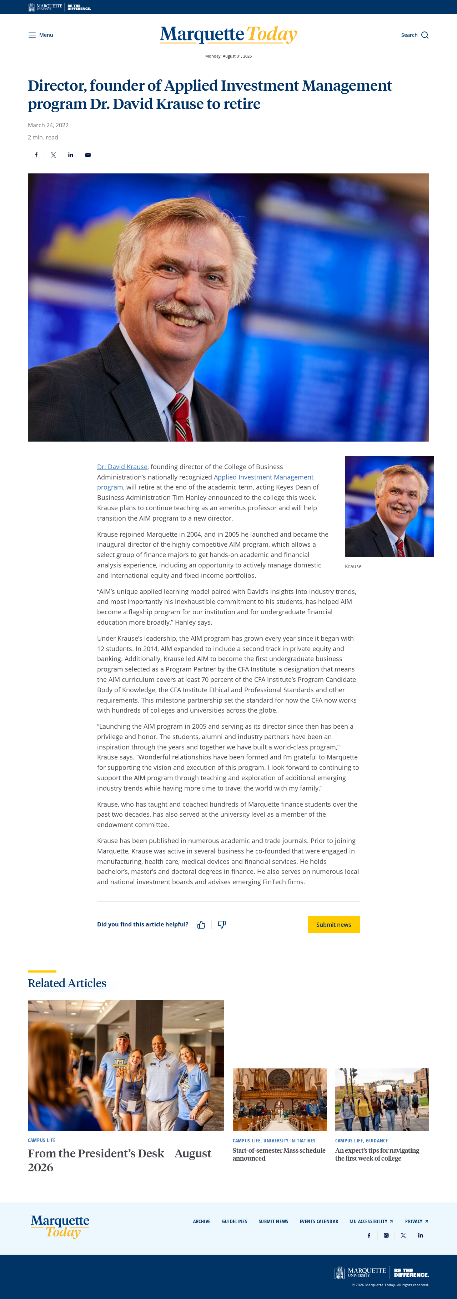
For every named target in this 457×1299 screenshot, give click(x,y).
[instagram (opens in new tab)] (386, 1235)
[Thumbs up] (201, 924)
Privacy (414, 1221)
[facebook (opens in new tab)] (369, 1235)
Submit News (273, 1221)
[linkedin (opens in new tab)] (420, 1235)
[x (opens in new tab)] (403, 1235)
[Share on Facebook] (36, 155)
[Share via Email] (87, 155)
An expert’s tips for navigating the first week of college (377, 1154)
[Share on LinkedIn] (70, 155)
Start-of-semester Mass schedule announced (279, 1154)
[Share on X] (53, 155)
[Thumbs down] (221, 924)
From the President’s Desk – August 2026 (120, 1160)
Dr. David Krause (122, 466)
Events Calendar (319, 1221)
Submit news (333, 925)
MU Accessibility (368, 1221)
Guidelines (234, 1221)
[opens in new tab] (59, 7)
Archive (202, 1221)
